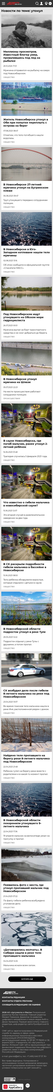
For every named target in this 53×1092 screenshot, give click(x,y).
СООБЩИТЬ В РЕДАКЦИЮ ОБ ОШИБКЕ (21, 1005)
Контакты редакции (13, 997)
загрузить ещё (27, 979)
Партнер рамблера (24, 1079)
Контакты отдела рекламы (17, 1001)
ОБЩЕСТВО (9, 77)
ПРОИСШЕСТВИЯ (11, 398)
